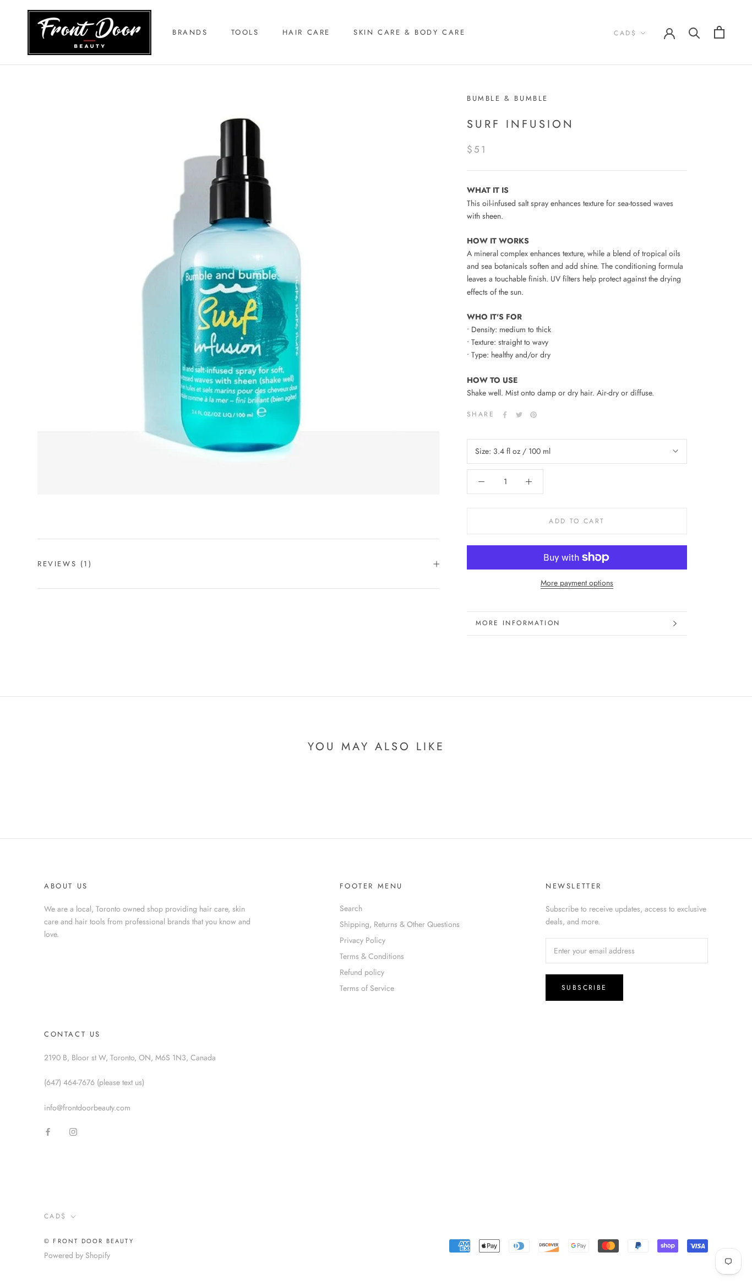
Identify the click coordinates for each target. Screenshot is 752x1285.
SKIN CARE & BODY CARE (409, 32)
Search (351, 908)
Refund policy (362, 972)
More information (518, 623)
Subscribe (584, 988)
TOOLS (245, 32)
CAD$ (625, 33)
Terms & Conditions (372, 956)
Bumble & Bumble (507, 98)
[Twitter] (519, 414)
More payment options (577, 582)
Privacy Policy (362, 940)
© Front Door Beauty (89, 1241)
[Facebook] (505, 414)
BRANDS (190, 32)
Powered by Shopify (77, 1255)
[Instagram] (73, 1131)
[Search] (694, 32)
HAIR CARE (306, 32)
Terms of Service (367, 988)
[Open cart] (719, 32)
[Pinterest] (533, 414)
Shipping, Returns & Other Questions (400, 924)
